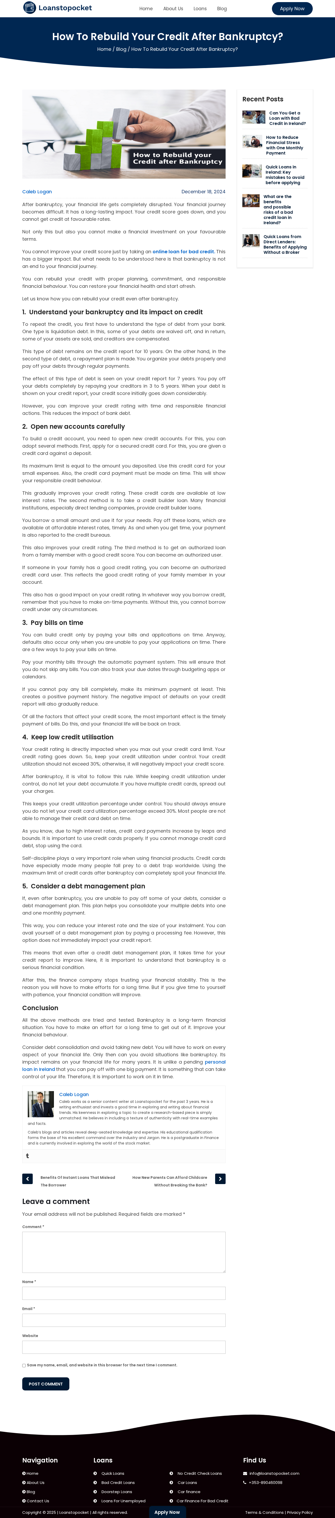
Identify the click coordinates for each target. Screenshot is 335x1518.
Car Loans (186, 1482)
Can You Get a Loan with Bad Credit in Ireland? (287, 118)
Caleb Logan (37, 191)
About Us (173, 9)
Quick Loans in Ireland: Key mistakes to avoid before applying (285, 174)
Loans (200, 9)
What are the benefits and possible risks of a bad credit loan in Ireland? (278, 210)
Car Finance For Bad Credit (202, 1501)
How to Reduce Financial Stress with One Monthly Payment (284, 145)
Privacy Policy (300, 1512)
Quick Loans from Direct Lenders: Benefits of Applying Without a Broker (285, 244)
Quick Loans (111, 1473)
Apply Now (292, 8)
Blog (222, 9)
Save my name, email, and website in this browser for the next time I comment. (102, 1365)
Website (30, 1335)
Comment (33, 1226)
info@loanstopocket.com (274, 1473)
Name (29, 1281)
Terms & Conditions (264, 1512)
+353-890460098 (265, 1482)
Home (146, 9)
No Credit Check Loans (199, 1473)
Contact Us (37, 1501)
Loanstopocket (74, 1512)
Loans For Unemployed (122, 1501)
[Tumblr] (27, 1156)
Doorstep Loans (115, 1491)
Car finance (188, 1491)
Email (28, 1308)
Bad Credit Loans (117, 1482)
